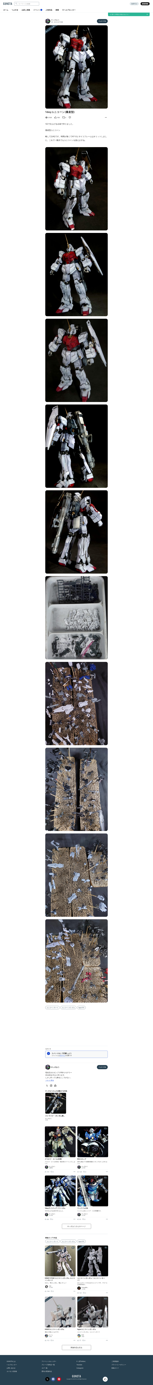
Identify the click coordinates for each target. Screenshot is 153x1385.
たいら (51, 1335)
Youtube (79, 1365)
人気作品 (49, 10)
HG (52, 22)
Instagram (79, 1368)
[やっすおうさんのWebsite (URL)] (56, 1085)
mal (50, 1286)
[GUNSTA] (7, 3)
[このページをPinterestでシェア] (59, 1379)
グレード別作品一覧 (48, 1365)
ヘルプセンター (70, 10)
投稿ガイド (115, 1368)
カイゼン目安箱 (12, 1371)
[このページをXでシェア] (47, 1379)
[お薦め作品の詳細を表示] (106, 117)
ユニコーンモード (52, 1007)
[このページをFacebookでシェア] (53, 1379)
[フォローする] (102, 21)
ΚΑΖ (82, 1335)
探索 (57, 10)
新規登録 (145, 4)
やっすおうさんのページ (76, 1226)
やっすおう (55, 20)
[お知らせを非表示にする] (147, 14)
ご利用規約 (115, 1361)
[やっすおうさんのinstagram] (51, 1085)
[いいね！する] (105, 1379)
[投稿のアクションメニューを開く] (74, 1172)
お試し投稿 (26, 10)
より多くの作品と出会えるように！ (120, 14)
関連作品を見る (76, 1347)
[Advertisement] (76, 1026)
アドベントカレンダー (49, 1361)
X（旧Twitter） (81, 1361)
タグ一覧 (44, 1368)
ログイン (134, 4)
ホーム (5, 10)
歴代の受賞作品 (47, 1371)
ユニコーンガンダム (68, 1007)
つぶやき (15, 10)
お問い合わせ (11, 1368)
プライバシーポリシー (118, 1365)
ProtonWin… (84, 1287)
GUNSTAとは (11, 1361)
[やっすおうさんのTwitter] (47, 1085)
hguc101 (81, 1007)
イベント (37, 10)
